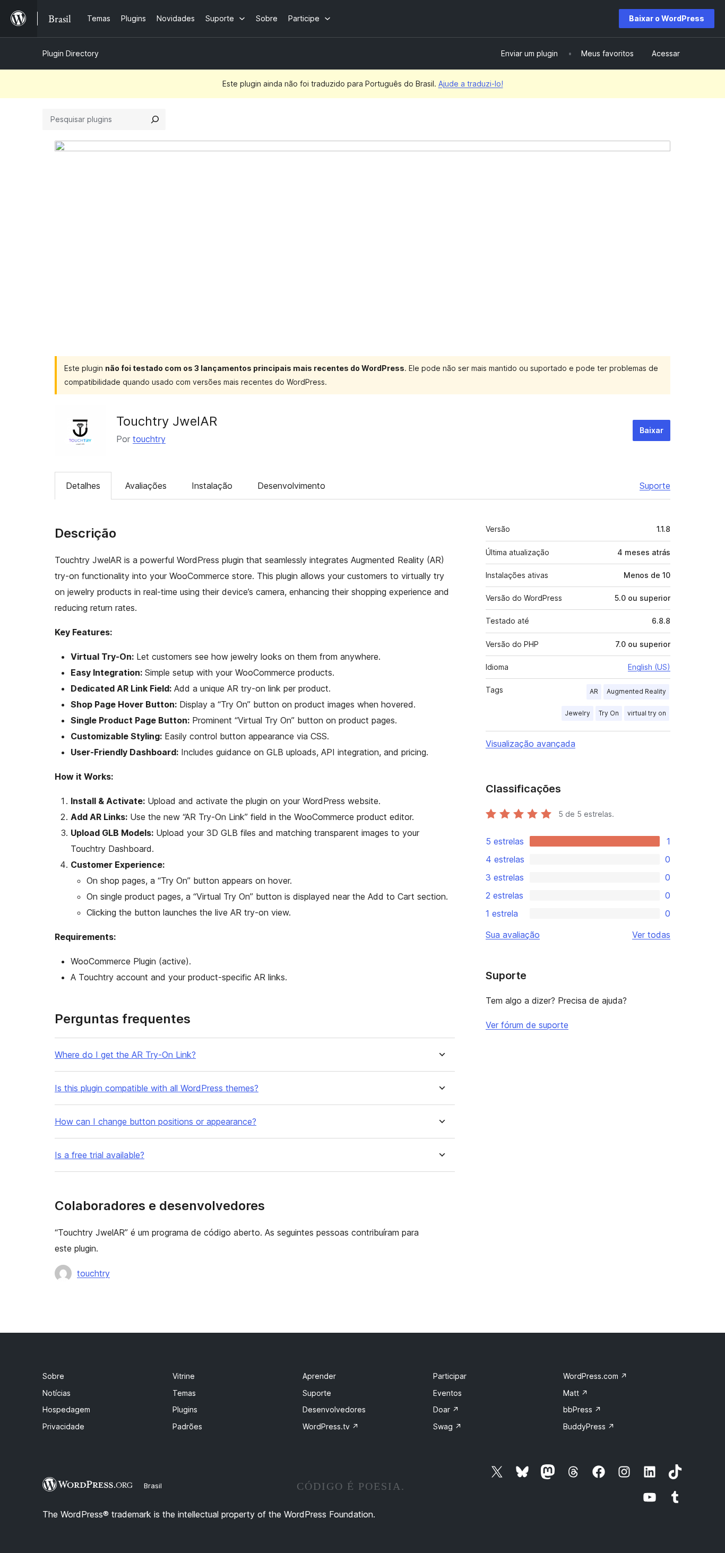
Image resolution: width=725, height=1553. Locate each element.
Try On (609, 713)
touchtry (149, 439)
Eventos (447, 1392)
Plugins (184, 1409)
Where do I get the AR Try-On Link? (125, 1055)
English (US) (649, 666)
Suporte (655, 485)
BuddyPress (589, 1426)
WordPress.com (595, 1376)
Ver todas (651, 934)
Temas (184, 1392)
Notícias (56, 1392)
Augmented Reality (636, 691)
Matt (575, 1392)
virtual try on (646, 713)
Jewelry (577, 713)
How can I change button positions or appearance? (155, 1122)
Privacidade (63, 1426)
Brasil (153, 1485)
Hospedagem (66, 1409)
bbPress (582, 1409)
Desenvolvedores (334, 1409)
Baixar (651, 430)
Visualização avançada (530, 743)
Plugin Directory (70, 53)
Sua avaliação (513, 934)
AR (594, 691)
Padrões (187, 1426)
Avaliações (146, 485)
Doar (446, 1409)
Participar (450, 1376)
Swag (447, 1426)
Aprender (319, 1376)
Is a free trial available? (99, 1155)
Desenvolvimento (291, 485)
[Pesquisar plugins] (155, 119)
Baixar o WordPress (666, 18)
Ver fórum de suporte (527, 1025)
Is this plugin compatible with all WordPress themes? (156, 1088)
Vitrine (183, 1376)
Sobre (53, 1376)
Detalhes (83, 485)
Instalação (212, 485)
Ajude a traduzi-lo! (470, 83)
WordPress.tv (331, 1426)
